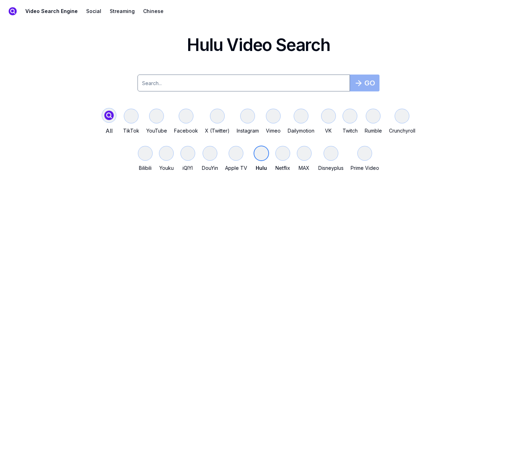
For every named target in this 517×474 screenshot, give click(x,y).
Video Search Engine (51, 11)
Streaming (122, 11)
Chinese (153, 11)
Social (93, 11)
